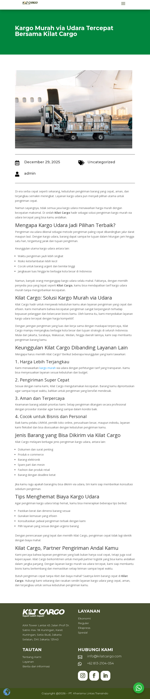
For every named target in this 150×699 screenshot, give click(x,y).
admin (30, 173)
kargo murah (47, 368)
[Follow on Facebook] (94, 676)
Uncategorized (101, 162)
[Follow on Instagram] (83, 676)
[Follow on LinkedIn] (105, 676)
